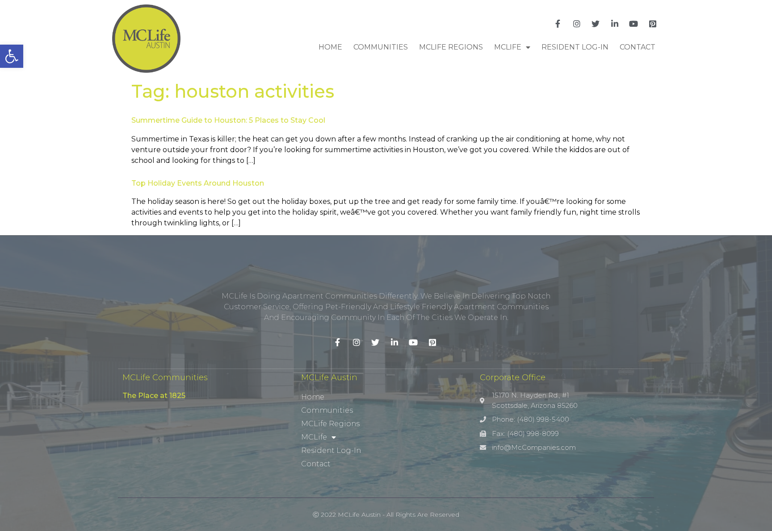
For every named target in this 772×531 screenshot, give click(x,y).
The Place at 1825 (153, 395)
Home (330, 47)
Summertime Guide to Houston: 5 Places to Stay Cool (228, 120)
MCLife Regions (451, 47)
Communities (380, 47)
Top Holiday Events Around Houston (197, 183)
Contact (637, 47)
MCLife (507, 47)
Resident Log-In (574, 47)
